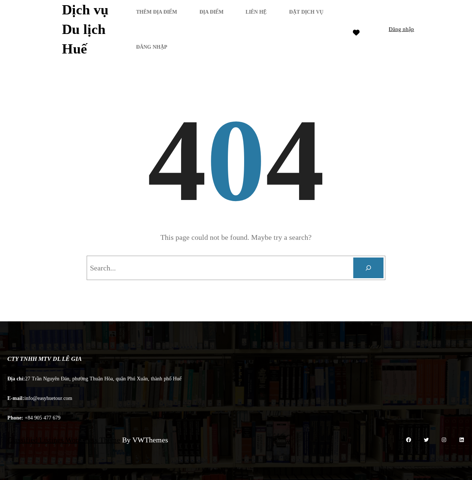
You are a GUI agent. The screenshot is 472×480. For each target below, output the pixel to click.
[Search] (368, 268)
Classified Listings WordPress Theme (63, 440)
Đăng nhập (401, 29)
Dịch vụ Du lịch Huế (85, 29)
